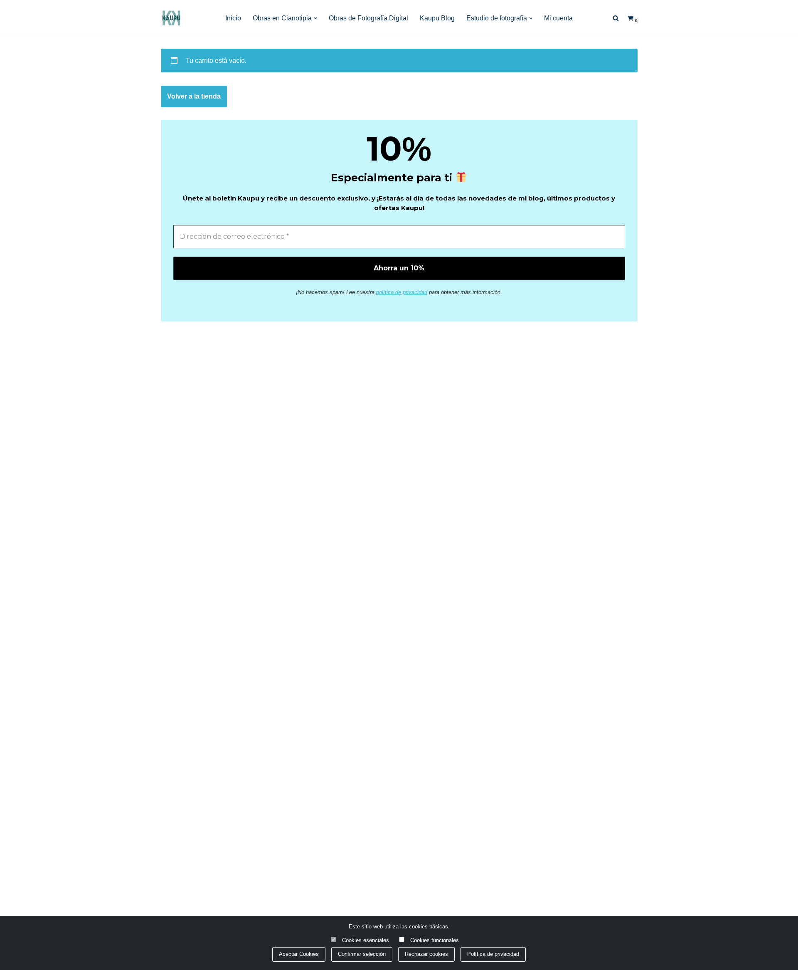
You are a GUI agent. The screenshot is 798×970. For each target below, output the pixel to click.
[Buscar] (616, 18)
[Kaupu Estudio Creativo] (171, 18)
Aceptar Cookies (299, 954)
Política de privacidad (493, 954)
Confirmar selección (362, 954)
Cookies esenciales (365, 940)
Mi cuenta (558, 18)
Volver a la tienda (194, 96)
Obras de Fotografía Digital (368, 18)
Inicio (233, 18)
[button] (315, 18)
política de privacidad (401, 292)
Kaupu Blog (437, 18)
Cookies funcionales (434, 940)
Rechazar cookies (426, 954)
